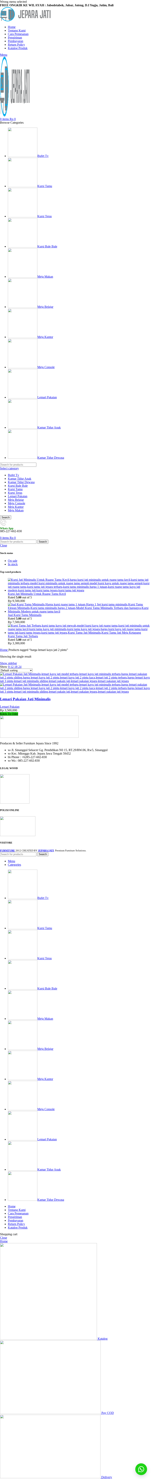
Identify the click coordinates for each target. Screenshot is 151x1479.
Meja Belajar (16, 499)
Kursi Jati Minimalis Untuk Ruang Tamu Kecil (37, 593)
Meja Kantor (16, 506)
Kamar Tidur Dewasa (21, 482)
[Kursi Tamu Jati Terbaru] (79, 632)
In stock (13, 564)
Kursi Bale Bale (18, 485)
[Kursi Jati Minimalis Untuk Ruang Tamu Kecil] (79, 590)
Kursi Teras (15, 492)
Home (4, 650)
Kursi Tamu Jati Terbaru (23, 636)
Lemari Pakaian (17, 496)
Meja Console (16, 503)
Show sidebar (8, 663)
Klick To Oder (9, 713)
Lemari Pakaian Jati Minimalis (25, 699)
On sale (12, 560)
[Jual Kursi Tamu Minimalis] (79, 611)
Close (3, 545)
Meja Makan (16, 510)
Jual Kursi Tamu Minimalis (24, 615)
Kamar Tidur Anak (19, 478)
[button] (141, 1469)
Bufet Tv (13, 475)
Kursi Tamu (15, 489)
